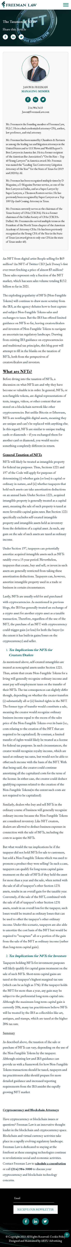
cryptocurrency (57, 624)
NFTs (49, 379)
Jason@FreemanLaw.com (35, 112)
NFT (10, 258)
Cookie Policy (57, 1236)
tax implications (38, 847)
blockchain (24, 407)
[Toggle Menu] (66, 4)
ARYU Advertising (51, 1241)
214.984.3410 (35, 108)
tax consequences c (35, 690)
